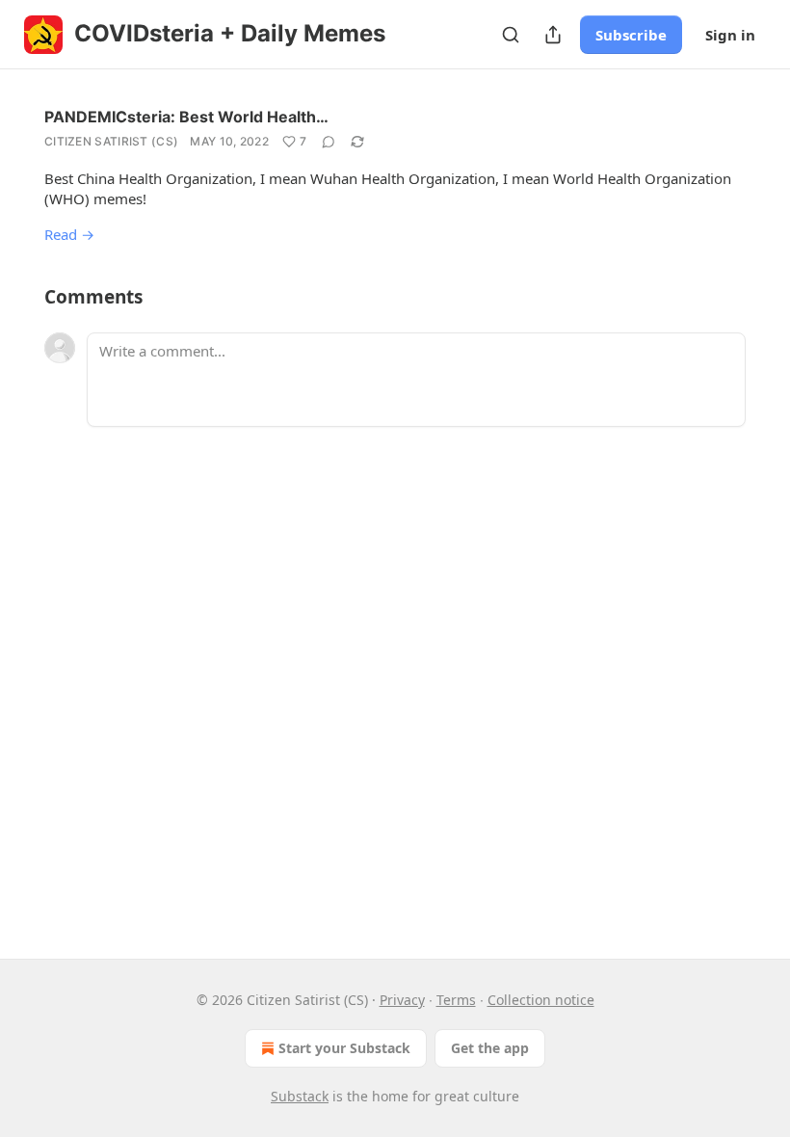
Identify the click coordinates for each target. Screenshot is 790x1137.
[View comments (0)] (328, 141)
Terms (456, 1000)
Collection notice (540, 1000)
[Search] (510, 34)
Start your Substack (344, 1048)
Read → (69, 234)
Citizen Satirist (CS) (111, 141)
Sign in (730, 34)
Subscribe (631, 34)
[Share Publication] (553, 34)
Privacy (402, 1000)
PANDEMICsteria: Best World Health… (186, 116)
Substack (300, 1096)
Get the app (490, 1048)
